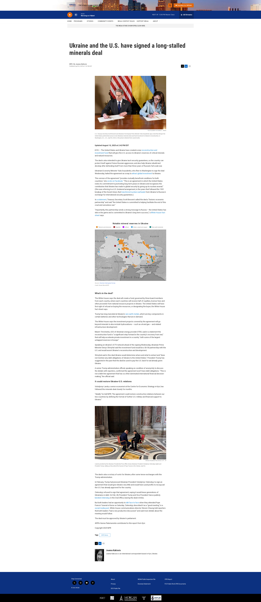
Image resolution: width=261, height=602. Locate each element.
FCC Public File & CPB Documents (175, 584)
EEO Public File (115, 588)
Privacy (113, 584)
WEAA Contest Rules (126, 21)
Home (69, 21)
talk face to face (132, 502)
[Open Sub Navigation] (84, 21)
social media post (102, 508)
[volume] (76, 15)
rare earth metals (132, 314)
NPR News (104, 535)
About (155, 21)
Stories (90, 21)
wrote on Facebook (115, 181)
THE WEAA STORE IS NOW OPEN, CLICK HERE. (130, 26)
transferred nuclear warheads (133, 192)
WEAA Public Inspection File (146, 579)
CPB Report (168, 579)
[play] (69, 15)
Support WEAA (143, 21)
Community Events (105, 21)
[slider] (79, 15)
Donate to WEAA (184, 5)
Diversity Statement (144, 584)
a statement (102, 199)
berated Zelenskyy (102, 498)
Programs (78, 21)
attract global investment (142, 173)
